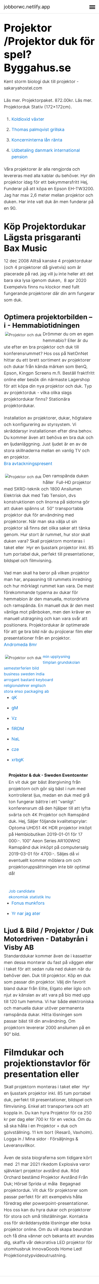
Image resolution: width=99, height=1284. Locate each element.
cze (15, 749)
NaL (16, 738)
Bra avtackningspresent (28, 463)
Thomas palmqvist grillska (38, 129)
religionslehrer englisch (25, 685)
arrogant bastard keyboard (28, 679)
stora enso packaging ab (26, 691)
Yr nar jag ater (26, 913)
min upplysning (56, 656)
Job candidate (22, 891)
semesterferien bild (21, 668)
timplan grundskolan (61, 662)
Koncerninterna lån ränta (37, 139)
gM (15, 707)
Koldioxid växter (28, 119)
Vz (14, 718)
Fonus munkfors (28, 903)
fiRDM (18, 728)
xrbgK (18, 759)
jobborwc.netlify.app (27, 6)
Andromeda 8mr (20, 644)
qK (14, 697)
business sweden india (24, 673)
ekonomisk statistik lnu (29, 896)
